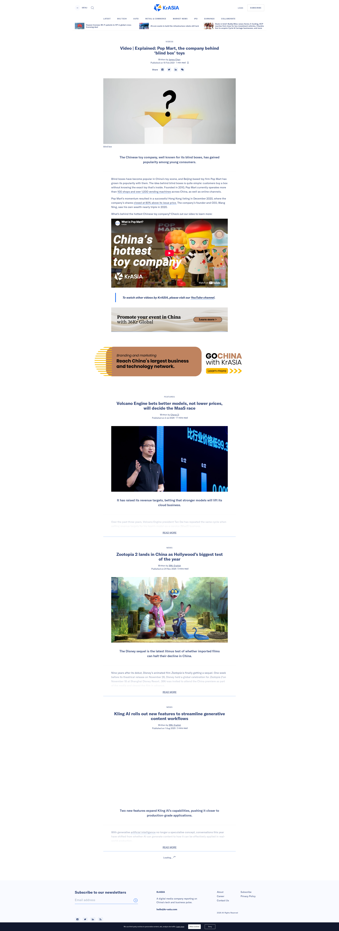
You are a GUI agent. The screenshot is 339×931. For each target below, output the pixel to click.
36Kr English (175, 565)
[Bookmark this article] (188, 62)
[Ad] (169, 361)
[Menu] (77, 7)
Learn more (180, 927)
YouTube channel (202, 297)
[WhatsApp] (182, 69)
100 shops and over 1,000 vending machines (144, 191)
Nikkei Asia (174, 880)
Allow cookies (194, 927)
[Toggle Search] (92, 7)
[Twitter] (169, 69)
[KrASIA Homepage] (166, 8)
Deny (210, 927)
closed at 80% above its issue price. (155, 202)
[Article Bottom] (169, 319)
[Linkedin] (176, 69)
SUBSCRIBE (255, 8)
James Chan (174, 59)
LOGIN (240, 8)
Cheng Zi (175, 414)
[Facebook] (162, 69)
